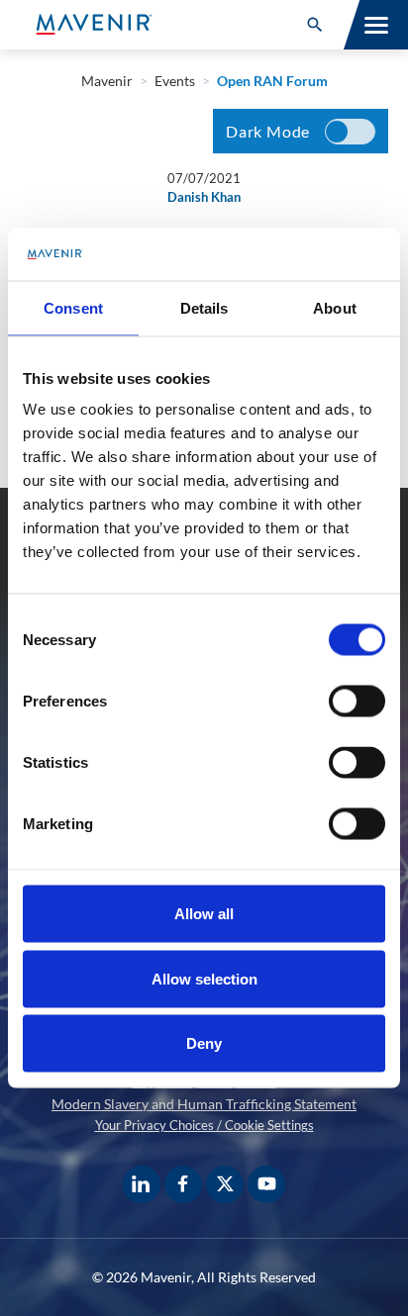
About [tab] (335, 307)
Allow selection (204, 978)
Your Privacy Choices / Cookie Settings (204, 1125)
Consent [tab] (73, 307)
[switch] (357, 701)
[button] (315, 25)
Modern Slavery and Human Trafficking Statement (204, 1103)
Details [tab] (204, 307)
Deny (204, 1043)
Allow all (204, 913)
